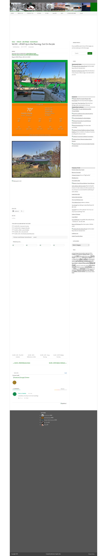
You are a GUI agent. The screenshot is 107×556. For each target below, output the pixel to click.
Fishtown (19, 41)
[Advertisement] (53, 26)
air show (73, 253)
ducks (92, 256)
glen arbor (83, 259)
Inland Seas (80, 125)
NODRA (87, 265)
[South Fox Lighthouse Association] (80, 113)
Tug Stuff (74, 209)
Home (12, 13)
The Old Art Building (86, 118)
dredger (88, 256)
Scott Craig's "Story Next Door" (79, 103)
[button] (16, 377)
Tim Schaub (74, 205)
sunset (34, 237)
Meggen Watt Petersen (49, 420)
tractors (82, 268)
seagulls (74, 267)
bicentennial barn (82, 253)
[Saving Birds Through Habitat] (79, 109)
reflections (92, 265)
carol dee (91, 254)
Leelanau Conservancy (88, 136)
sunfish (78, 268)
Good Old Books (75, 219)
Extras (39, 13)
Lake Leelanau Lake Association (79, 186)
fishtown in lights (87, 257)
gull (76, 261)
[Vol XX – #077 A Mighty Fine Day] (59, 244)
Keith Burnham (16, 46)
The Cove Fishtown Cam (77, 199)
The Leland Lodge (76, 180)
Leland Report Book (31, 53)
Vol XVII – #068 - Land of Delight (21, 230)
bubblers (90, 253)
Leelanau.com (75, 233)
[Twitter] (86, 1)
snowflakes (88, 267)
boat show (87, 253)
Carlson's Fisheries (76, 214)
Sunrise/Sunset (34, 41)
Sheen (45, 424)
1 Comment (31, 46)
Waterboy (79, 270)
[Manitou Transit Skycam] (78, 183)
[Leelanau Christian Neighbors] (79, 130)
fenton (80, 257)
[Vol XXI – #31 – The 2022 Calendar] (18, 244)
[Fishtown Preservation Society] (79, 121)
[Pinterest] (92, 1)
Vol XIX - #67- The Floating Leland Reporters (24, 233)
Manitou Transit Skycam (89, 183)
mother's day (83, 265)
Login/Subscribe (71, 13)
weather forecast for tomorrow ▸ (39, 135)
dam (78, 256)
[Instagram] (90, 1)
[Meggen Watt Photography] (78, 98)
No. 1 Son (46, 422)
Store (46, 13)
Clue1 (81, 13)
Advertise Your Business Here (78, 70)
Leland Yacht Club (76, 194)
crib (75, 256)
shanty (78, 267)
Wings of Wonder (89, 271)
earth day (77, 257)
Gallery (55, 13)
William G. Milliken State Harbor (83, 270)
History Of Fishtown (76, 224)
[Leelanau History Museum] (78, 139)
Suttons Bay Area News (77, 197)
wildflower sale (85, 270)
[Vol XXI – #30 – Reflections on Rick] (32, 244)
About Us (20, 13)
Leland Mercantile (83, 263)
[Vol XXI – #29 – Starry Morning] (46, 244)
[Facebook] (87, 1)
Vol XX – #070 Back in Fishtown (58, 363)
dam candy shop (83, 256)
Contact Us (30, 13)
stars (75, 268)
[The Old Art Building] (77, 118)
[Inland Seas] (75, 125)
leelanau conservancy (85, 261)
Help (62, 13)
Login (65, 373)
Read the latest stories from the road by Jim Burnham (25, 54)
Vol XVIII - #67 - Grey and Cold (21, 231)
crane (73, 256)
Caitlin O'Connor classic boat (80, 254)
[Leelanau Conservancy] (77, 136)
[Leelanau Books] (76, 66)
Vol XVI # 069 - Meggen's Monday (22, 228)
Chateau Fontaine (76, 175)
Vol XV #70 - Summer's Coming (21, 226)
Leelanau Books (83, 66)
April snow (77, 253)
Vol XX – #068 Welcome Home (21, 363)
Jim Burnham (47, 415)
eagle (73, 257)
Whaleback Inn (75, 178)
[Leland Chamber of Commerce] (79, 144)
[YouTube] (89, 1)
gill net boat (76, 259)
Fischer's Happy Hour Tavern (78, 169)
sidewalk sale (82, 267)
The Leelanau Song (76, 202)
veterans (88, 268)
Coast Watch (75, 217)
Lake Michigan (25, 41)
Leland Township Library (77, 236)
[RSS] (93, 1)
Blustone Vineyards (76, 172)
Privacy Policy (91, 554)
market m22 (78, 265)
